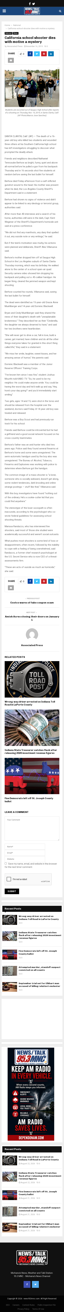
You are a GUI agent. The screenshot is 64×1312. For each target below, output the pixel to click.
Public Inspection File (47, 1305)
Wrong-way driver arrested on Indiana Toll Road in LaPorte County (30, 703)
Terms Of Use (38, 1309)
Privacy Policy (23, 1309)
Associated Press (15, 46)
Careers (16, 1305)
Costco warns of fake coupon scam (32, 602)
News (16, 33)
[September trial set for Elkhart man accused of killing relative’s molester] (9, 987)
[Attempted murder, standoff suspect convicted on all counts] (9, 971)
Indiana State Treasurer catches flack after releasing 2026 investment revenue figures (31, 752)
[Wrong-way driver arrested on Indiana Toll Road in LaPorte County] (9, 920)
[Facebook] (27, 1284)
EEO (8, 1305)
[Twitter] (35, 1284)
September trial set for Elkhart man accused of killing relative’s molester (39, 984)
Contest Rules (28, 1305)
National (8, 33)
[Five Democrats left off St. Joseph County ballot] (9, 954)
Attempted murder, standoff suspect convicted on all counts (39, 968)
